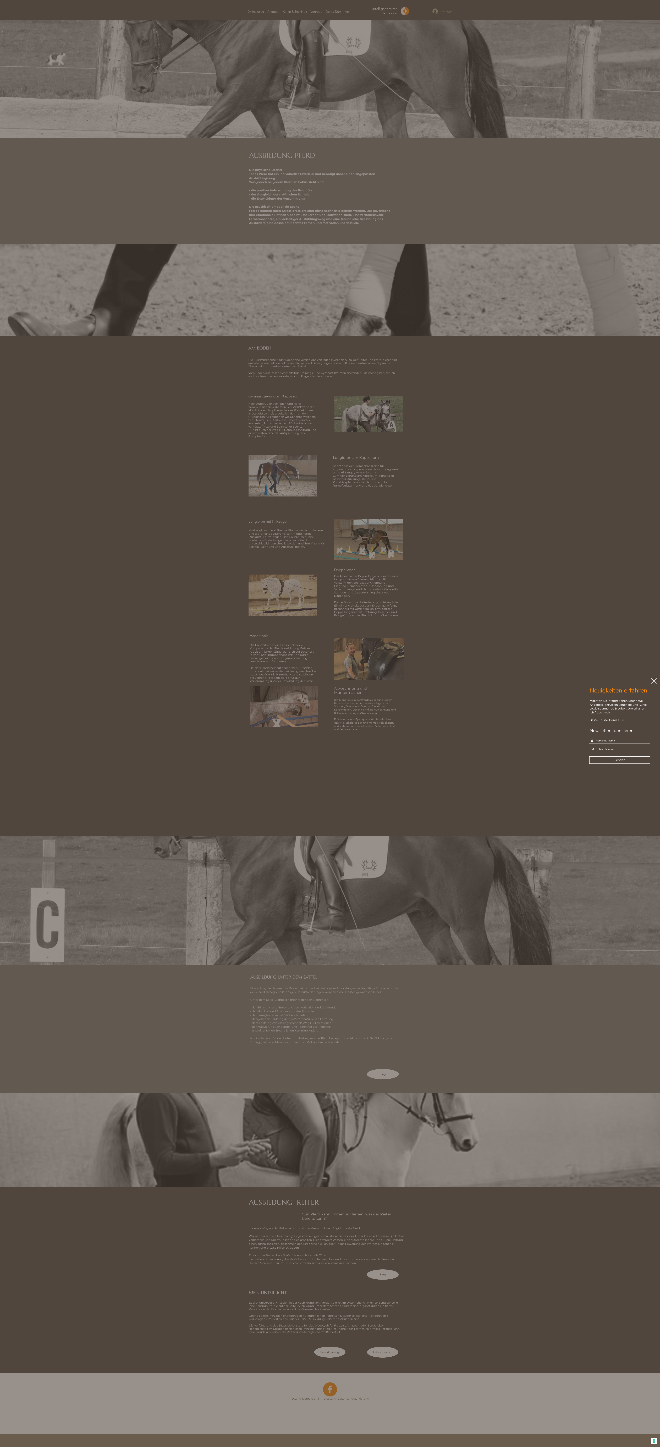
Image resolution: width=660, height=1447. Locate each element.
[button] (654, 681)
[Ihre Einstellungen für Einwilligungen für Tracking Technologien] (654, 1441)
